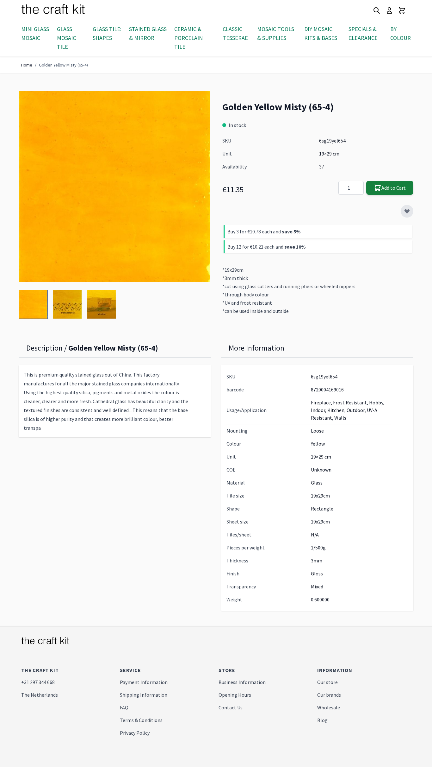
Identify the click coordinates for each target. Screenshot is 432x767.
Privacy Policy (135, 733)
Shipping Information (143, 695)
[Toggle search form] (377, 10)
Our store (327, 682)
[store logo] (60, 10)
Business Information (242, 682)
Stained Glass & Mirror (148, 33)
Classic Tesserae (235, 33)
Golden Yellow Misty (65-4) (63, 65)
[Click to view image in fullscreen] (114, 186)
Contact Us (231, 707)
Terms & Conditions (141, 720)
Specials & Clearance (363, 33)
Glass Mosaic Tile (66, 37)
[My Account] (389, 10)
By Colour (400, 33)
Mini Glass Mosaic (35, 33)
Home (26, 65)
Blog (322, 720)
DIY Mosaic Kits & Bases (320, 33)
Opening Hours (235, 695)
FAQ (124, 707)
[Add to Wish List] (407, 211)
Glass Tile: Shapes (107, 33)
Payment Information (144, 682)
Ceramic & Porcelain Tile (188, 37)
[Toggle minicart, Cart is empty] (402, 10)
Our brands (329, 695)
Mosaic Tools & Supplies (275, 33)
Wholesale (328, 707)
